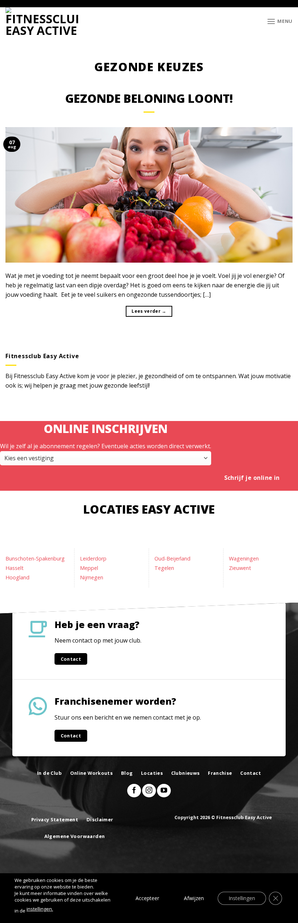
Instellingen (242, 897)
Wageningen (244, 558)
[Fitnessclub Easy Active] (41, 21)
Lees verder (149, 311)
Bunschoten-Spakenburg (35, 558)
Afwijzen (194, 897)
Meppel (89, 567)
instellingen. (40, 909)
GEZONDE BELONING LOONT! (149, 98)
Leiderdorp (93, 558)
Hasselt (14, 567)
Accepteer (147, 897)
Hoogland (17, 577)
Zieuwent (240, 567)
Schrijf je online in (252, 478)
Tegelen (164, 567)
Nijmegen (91, 577)
